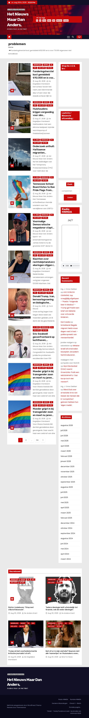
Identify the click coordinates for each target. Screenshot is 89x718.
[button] (73, 37)
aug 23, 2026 (40, 381)
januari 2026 (66, 461)
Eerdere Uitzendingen (59, 703)
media (66, 20)
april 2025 (65, 507)
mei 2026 (64, 440)
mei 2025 (64, 502)
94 (37, 440)
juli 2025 (64, 492)
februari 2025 (66, 518)
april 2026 (65, 446)
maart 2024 (66, 559)
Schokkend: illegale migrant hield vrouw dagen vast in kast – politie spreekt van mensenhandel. (69, 331)
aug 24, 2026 (40, 306)
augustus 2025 (67, 487)
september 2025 (68, 482)
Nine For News (67, 657)
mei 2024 (64, 548)
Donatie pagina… (75, 707)
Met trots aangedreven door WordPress (21, 705)
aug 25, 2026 (40, 231)
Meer (49, 20)
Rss (35, 68)
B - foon (36, 140)
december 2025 (67, 466)
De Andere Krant (30, 613)
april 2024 (65, 554)
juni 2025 (64, 497)
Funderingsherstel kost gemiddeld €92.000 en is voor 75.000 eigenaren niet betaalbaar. (43, 77)
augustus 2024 (67, 538)
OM (54, 20)
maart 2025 (66, 513)
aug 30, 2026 (16, 613)
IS (37, 20)
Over (44, 20)
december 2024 (67, 523)
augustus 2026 (67, 425)
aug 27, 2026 (40, 119)
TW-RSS (49, 68)
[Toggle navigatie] (68, 37)
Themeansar (21, 707)
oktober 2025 (66, 477)
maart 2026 (66, 451)
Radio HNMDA (63, 699)
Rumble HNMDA (75, 699)
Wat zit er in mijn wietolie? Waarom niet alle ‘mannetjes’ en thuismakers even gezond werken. (62, 653)
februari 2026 (66, 456)
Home (10, 47)
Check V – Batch (75, 703)
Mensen (59, 20)
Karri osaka (65, 322)
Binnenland (37, 65)
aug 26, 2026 (40, 193)
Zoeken (70, 197)
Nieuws (46, 65)
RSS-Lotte (42, 68)
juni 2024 (64, 543)
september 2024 (68, 533)
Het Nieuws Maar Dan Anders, (17, 19)
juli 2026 (64, 430)
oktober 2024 (66, 528)
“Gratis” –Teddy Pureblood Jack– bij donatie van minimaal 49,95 (64, 712)
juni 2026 (64, 435)
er (40, 20)
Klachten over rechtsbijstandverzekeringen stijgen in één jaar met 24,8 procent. (44, 265)
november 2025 (67, 471)
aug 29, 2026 (40, 81)
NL (51, 65)
